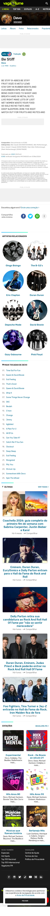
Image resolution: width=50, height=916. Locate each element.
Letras (4, 28)
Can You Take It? (13, 438)
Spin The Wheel (12, 478)
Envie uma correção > (30, 208)
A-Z (37, 9)
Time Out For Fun (13, 370)
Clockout (10, 447)
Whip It (9, 393)
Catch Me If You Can (14, 442)
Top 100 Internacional (10, 862)
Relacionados (33, 28)
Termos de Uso (31, 856)
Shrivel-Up (10, 469)
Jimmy (9, 420)
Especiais (5, 853)
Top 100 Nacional (8, 859)
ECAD (3, 156)
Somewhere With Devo (16, 474)
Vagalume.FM (41, 726)
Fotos (21, 28)
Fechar (25, 901)
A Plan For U (11, 429)
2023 (13, 154)
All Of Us (9, 433)
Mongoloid (10, 460)
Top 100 (16, 9)
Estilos (28, 9)
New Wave (17, 22)
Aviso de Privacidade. (26, 895)
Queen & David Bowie (15, 375)
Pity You (9, 464)
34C (8, 402)
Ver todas (42, 487)
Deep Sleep (11, 451)
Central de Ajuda (32, 853)
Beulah (9, 406)
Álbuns (13, 28)
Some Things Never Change (18, 397)
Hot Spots (5, 856)
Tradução (17, 54)
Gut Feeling (11, 379)
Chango (9, 415)
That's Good (11, 384)
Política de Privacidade (34, 859)
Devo (17, 18)
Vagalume (13, 3)
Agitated (9, 424)
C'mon (8, 411)
